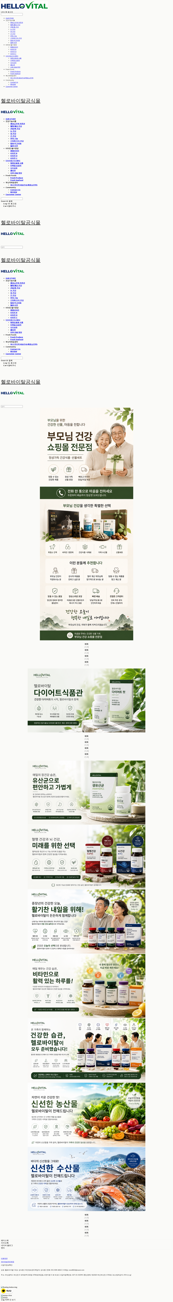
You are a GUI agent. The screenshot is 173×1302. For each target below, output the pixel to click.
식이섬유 (13, 63)
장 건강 (12, 31)
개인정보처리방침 (7, 1262)
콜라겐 (12, 65)
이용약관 (4, 1258)
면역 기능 (13, 36)
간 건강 (12, 34)
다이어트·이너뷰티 (12, 56)
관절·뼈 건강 (14, 27)
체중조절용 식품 (15, 58)
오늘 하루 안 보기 (8, 1300)
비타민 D (13, 51)
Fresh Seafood (15, 74)
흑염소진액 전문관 (16, 22)
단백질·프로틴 (15, 60)
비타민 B (13, 49)
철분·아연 (13, 43)
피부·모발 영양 (15, 67)
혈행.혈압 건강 (15, 25)
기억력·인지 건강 (16, 38)
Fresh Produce (15, 71)
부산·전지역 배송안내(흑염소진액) (21, 78)
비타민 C (13, 54)
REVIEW (13, 84)
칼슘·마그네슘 (15, 40)
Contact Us (14, 82)
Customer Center (12, 86)
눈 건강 (12, 29)
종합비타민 (14, 47)
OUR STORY (10, 18)
